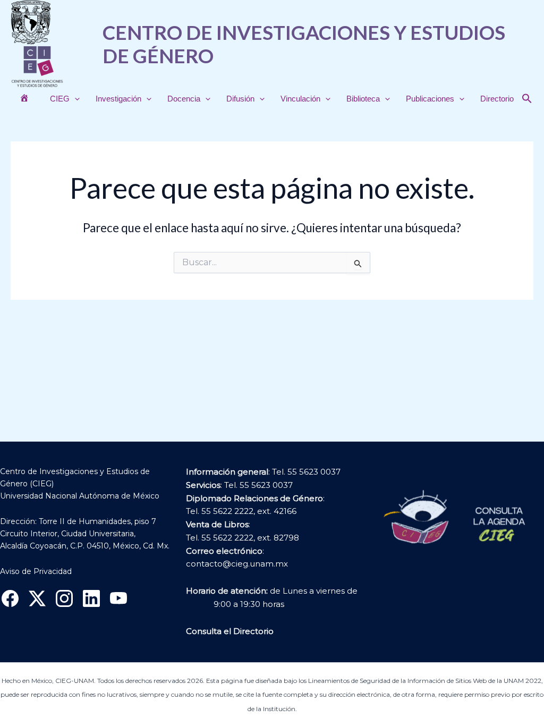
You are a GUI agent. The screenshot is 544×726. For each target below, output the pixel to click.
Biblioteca (363, 98)
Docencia (183, 98)
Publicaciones (430, 98)
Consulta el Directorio (230, 631)
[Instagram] (64, 598)
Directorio (497, 98)
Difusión (240, 98)
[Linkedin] (91, 598)
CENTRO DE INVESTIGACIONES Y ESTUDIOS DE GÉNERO (304, 43)
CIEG (60, 98)
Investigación (118, 98)
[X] (37, 598)
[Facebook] (10, 598)
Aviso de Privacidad (36, 571)
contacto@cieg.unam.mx (237, 564)
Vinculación (300, 98)
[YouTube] (118, 598)
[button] (75, 98)
